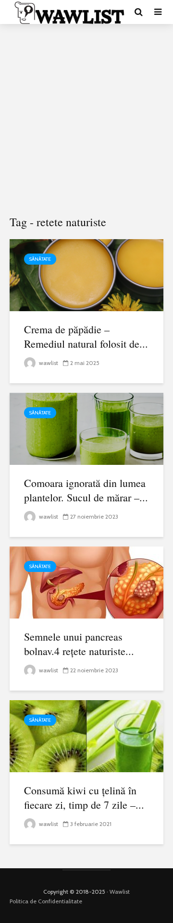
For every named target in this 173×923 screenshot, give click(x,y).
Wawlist (120, 891)
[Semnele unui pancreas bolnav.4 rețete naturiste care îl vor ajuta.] (86, 581)
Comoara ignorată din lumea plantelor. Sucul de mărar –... (86, 490)
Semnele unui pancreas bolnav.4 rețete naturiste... (79, 644)
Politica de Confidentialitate (46, 901)
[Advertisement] (86, 120)
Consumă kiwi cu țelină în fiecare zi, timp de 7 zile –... (84, 797)
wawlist (47, 362)
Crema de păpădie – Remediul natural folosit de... (86, 336)
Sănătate (40, 259)
